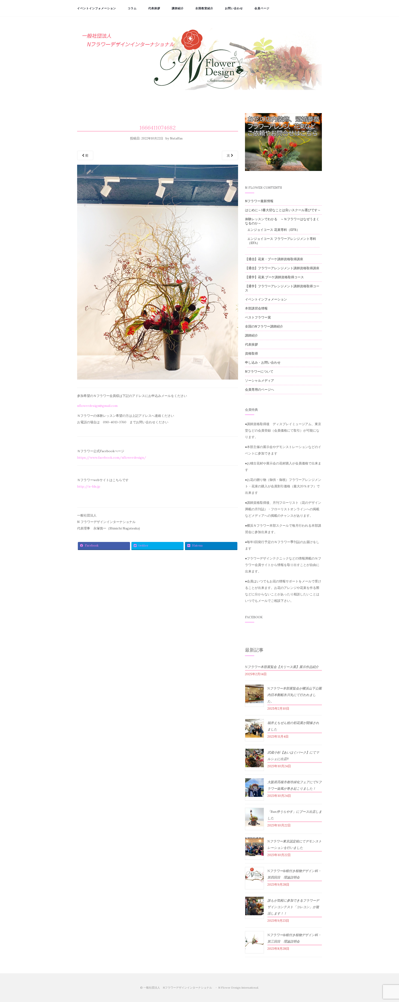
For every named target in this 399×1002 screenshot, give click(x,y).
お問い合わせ (234, 8)
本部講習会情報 (256, 308)
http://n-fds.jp (88, 486)
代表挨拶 (154, 8)
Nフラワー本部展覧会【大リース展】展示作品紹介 (282, 667)
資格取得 (251, 353)
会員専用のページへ (259, 389)
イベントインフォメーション (96, 8)
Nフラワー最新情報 (259, 201)
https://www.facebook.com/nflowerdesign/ (111, 457)
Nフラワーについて (259, 371)
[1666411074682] (157, 273)
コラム (132, 8)
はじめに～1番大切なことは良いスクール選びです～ (283, 210)
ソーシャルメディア (259, 380)
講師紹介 (178, 8)
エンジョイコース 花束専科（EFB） (273, 230)
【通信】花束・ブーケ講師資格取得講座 (274, 259)
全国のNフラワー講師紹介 (264, 326)
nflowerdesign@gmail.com (97, 406)
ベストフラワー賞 (258, 317)
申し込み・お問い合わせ (263, 362)
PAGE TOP (386, 968)
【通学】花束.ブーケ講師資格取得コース (274, 277)
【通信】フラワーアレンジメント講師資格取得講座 (282, 268)
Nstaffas (176, 138)
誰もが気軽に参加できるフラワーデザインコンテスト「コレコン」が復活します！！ (293, 906)
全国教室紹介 (204, 8)
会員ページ (261, 8)
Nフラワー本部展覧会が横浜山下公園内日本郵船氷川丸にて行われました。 (294, 694)
